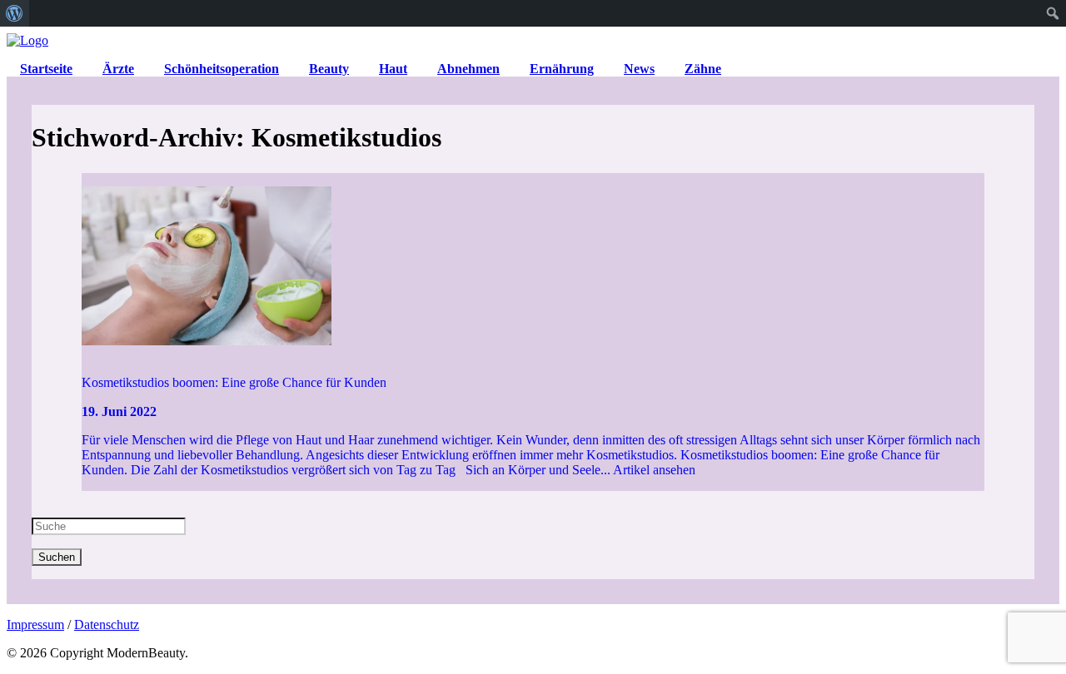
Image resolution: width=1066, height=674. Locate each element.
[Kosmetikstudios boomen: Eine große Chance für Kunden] (533, 267)
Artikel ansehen (654, 470)
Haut (393, 69)
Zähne (703, 69)
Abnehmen (468, 69)
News (639, 69)
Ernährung (562, 69)
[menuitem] (14, 13)
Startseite (46, 69)
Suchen (56, 557)
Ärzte (118, 69)
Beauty (329, 69)
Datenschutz (106, 624)
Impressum (35, 624)
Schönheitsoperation (221, 69)
